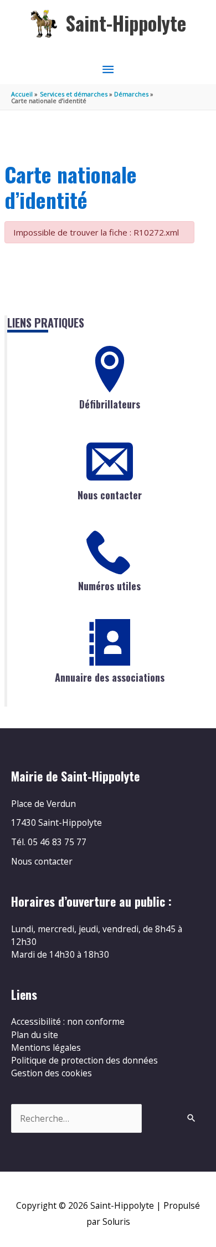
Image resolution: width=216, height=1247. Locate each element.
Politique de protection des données (84, 1060)
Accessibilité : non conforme (68, 1021)
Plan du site (34, 1035)
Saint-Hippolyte (126, 23)
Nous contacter (110, 495)
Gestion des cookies (51, 1073)
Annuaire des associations (109, 677)
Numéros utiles (109, 586)
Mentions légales (46, 1047)
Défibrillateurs (109, 404)
